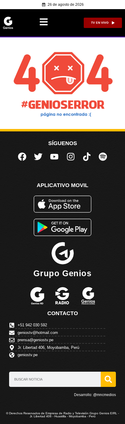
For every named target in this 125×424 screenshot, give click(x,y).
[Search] (108, 379)
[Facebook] (21, 156)
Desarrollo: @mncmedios (95, 395)
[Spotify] (102, 156)
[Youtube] (54, 156)
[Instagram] (70, 156)
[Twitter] (38, 156)
